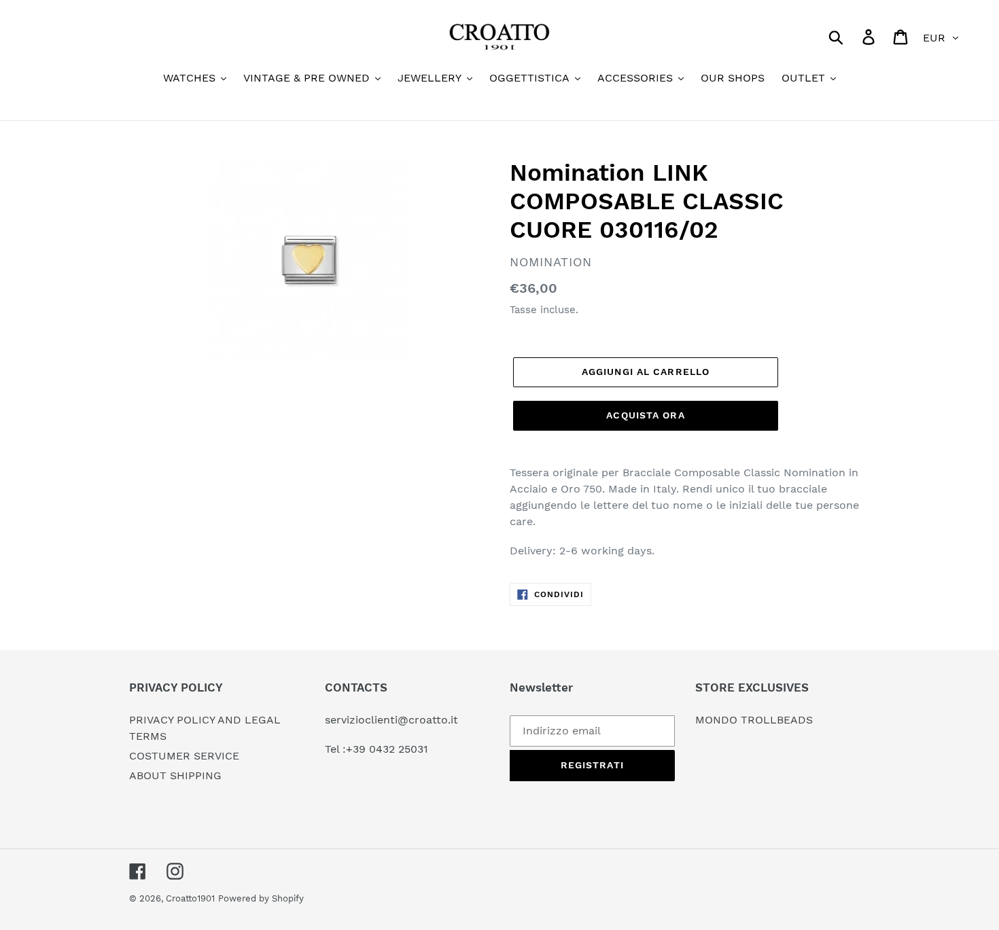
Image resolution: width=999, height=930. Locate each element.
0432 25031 (398, 749)
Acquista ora (645, 415)
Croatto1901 (190, 898)
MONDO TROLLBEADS (754, 719)
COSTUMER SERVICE (184, 755)
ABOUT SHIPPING (175, 775)
